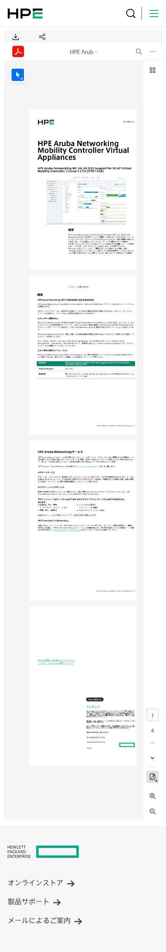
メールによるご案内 (39, 920)
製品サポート (28, 901)
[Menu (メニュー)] (154, 13)
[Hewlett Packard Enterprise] (25, 13)
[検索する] (131, 13)
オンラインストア (35, 882)
